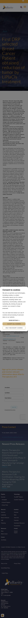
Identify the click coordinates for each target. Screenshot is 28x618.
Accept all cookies (14, 324)
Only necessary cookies (14, 328)
